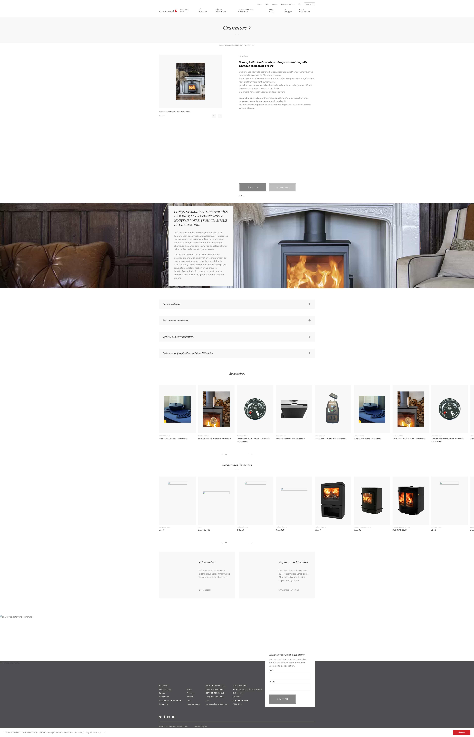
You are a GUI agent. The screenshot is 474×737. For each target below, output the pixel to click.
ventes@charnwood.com (216, 704)
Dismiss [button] (461, 733)
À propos (288, 10)
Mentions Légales (200, 727)
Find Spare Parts (283, 187)
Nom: (271, 670)
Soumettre (282, 699)
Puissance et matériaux (175, 320)
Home (221, 45)
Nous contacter (304, 10)
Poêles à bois (184, 10)
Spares (162, 693)
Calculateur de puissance (246, 10)
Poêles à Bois (238, 45)
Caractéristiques (171, 304)
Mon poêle (272, 10)
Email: (272, 682)
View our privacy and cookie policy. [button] (90, 732)
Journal (274, 4)
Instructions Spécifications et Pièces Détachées (188, 353)
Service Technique (215, 693)
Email (208, 700)
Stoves (228, 45)
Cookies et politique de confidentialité (173, 727)
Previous (214, 116)
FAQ (266, 4)
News (259, 4)
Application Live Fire (289, 590)
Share (241, 195)
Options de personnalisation (178, 336)
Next (220, 116)
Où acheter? (205, 590)
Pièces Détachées (221, 10)
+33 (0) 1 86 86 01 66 (215, 689)
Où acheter (203, 10)
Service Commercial (216, 686)
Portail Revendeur (288, 4)
